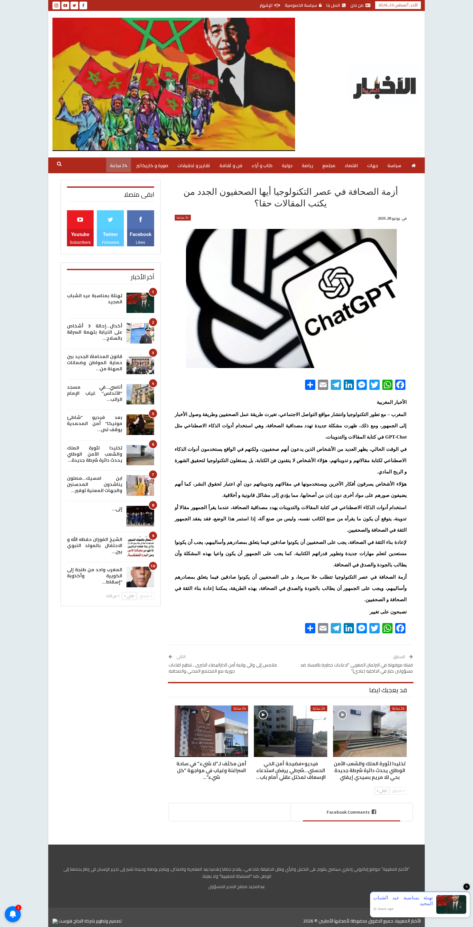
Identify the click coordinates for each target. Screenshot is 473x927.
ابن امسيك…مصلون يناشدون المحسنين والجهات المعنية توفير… (94, 484)
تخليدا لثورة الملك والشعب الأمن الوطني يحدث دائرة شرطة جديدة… (94, 454)
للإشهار (266, 5)
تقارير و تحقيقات (194, 165)
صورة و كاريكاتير (152, 165)
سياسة (394, 165)
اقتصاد (351, 165)
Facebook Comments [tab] (348, 812)
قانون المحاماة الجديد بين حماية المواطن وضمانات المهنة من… (94, 362)
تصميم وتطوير (109, 921)
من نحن (357, 5)
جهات (372, 165)
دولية (287, 165)
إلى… (117, 509)
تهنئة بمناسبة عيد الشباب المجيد (94, 298)
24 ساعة (118, 165)
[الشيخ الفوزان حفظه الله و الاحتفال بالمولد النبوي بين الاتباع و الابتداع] (140, 546)
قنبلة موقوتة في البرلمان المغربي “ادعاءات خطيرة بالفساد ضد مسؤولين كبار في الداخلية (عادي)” (356, 668)
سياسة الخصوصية (301, 5)
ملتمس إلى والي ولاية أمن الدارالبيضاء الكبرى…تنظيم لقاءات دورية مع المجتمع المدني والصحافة (223, 668)
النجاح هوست (70, 921)
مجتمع (328, 165)
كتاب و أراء (262, 165)
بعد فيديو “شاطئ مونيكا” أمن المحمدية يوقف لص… (94, 423)
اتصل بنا (333, 5)
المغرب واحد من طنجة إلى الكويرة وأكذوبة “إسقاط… (94, 575)
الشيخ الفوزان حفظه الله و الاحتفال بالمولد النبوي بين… (94, 545)
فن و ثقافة (230, 165)
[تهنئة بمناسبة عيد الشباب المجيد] (140, 303)
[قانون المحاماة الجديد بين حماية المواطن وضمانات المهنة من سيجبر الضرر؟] (140, 364)
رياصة (307, 165)
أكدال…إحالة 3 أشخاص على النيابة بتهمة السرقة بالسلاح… (94, 332)
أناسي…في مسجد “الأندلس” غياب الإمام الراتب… (94, 393)
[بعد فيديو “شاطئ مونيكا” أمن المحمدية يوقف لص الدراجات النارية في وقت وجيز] (140, 424)
